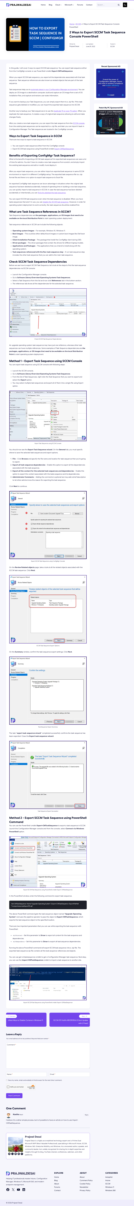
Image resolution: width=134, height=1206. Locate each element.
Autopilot (109, 1177)
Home (43, 5)
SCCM (78, 24)
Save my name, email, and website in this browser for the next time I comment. (35, 1080)
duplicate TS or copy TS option (65, 111)
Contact (89, 5)
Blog (50, 5)
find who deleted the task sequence (52, 193)
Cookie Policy (85, 1184)
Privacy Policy (85, 1190)
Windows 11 (109, 1187)
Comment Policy (86, 1180)
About (56, 1184)
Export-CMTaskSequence (64, 149)
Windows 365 (110, 1190)
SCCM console (79, 123)
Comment (11, 1045)
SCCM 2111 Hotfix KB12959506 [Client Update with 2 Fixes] (70, 1019)
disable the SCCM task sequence (55, 202)
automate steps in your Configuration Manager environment (54, 90)
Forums (80, 5)
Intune (107, 1180)
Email (52, 1074)
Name (10, 1074)
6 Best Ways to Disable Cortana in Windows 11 (25, 1018)
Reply (86, 1115)
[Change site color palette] (125, 5)
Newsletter (84, 1187)
